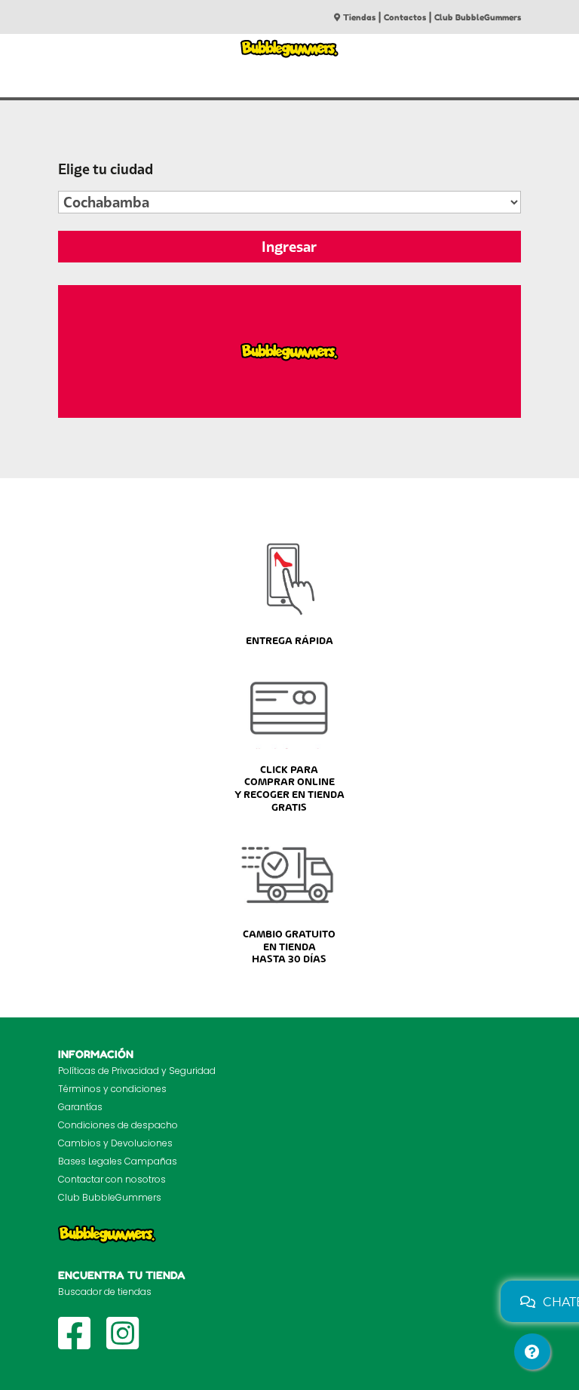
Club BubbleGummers (477, 17)
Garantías (80, 1106)
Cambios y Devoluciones (115, 1143)
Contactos (405, 17)
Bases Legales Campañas (117, 1161)
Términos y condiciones (112, 1088)
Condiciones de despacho (118, 1124)
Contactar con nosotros (112, 1179)
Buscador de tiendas (105, 1291)
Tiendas (359, 17)
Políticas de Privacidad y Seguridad (137, 1070)
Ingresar (289, 246)
